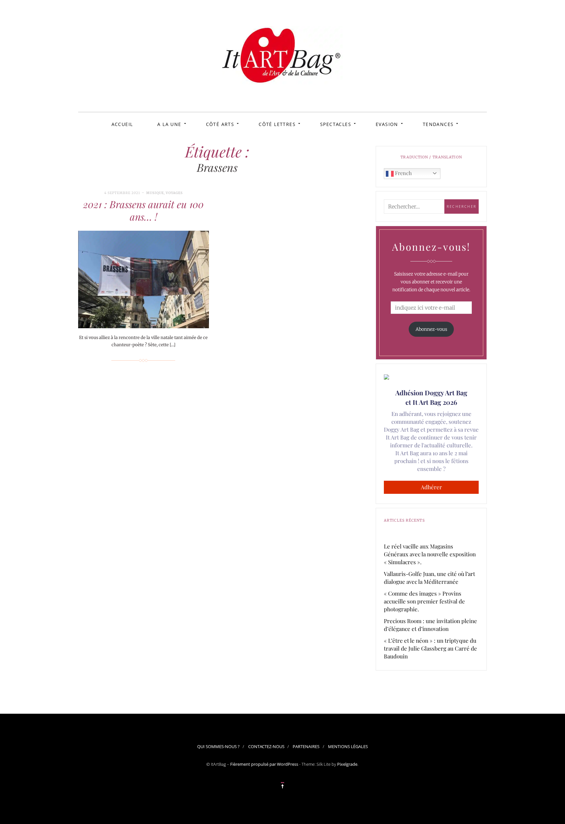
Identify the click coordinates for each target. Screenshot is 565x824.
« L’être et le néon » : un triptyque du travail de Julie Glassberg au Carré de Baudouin (430, 648)
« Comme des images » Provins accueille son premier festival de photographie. (424, 601)
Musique (155, 193)
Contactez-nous (266, 746)
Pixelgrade (347, 764)
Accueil (122, 124)
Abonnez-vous (431, 329)
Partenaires (306, 746)
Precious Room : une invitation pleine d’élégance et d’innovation (430, 624)
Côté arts (220, 124)
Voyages (174, 193)
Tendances (438, 124)
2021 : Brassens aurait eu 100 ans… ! (143, 210)
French (403, 173)
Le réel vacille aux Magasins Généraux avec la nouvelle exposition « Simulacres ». (430, 554)
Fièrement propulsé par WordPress (264, 764)
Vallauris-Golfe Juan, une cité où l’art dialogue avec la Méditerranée (429, 577)
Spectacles (335, 124)
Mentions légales (348, 746)
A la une (169, 124)
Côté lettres (277, 124)
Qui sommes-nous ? (218, 746)
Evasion (387, 124)
